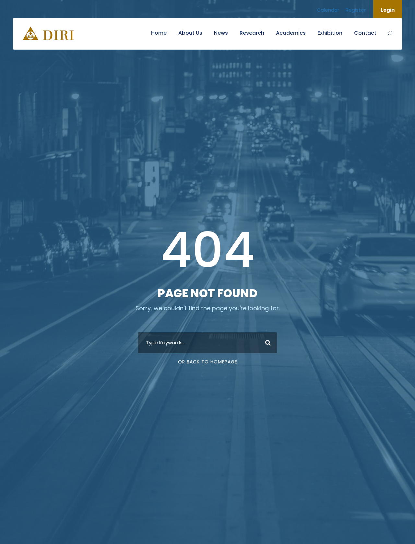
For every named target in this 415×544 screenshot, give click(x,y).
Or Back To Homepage (207, 362)
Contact (365, 33)
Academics (291, 33)
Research (252, 33)
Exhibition (329, 33)
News (221, 33)
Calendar (328, 9)
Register (356, 9)
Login (388, 9)
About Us (190, 33)
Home (159, 33)
